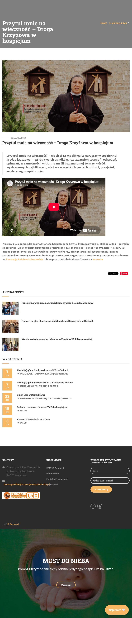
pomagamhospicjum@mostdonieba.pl (27, 484)
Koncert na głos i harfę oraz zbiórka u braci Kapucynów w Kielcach (58, 320)
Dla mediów (52, 473)
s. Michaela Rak (118, 23)
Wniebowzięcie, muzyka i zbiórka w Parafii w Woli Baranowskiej (57, 339)
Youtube (98, 259)
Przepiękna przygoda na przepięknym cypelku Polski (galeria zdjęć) (58, 302)
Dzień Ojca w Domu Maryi (31, 394)
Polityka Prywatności (57, 479)
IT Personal (13, 524)
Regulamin (52, 484)
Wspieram (66, 584)
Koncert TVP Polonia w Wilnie (33, 419)
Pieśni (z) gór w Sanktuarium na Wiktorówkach (42, 370)
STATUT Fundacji (55, 468)
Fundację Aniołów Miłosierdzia (24, 259)
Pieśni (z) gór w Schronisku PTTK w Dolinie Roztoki (45, 382)
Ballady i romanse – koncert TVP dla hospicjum (42, 407)
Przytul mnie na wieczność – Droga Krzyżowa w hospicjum (57, 142)
